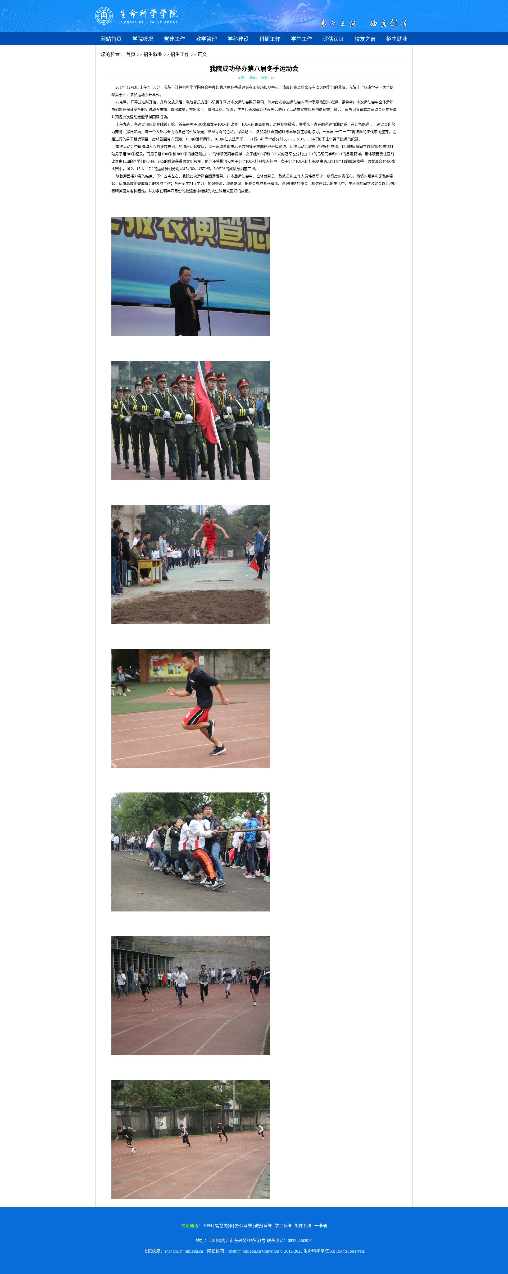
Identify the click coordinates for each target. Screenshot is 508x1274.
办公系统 (243, 1225)
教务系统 (263, 1225)
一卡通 (320, 1225)
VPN (207, 1225)
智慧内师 (223, 1225)
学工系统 (283, 1225)
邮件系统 (302, 1225)
